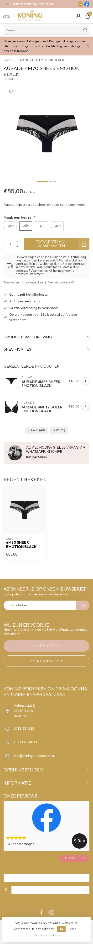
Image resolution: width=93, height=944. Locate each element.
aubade (36, 430)
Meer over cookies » (47, 935)
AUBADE (10, 79)
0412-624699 (36, 457)
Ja (61, 929)
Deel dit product (59, 282)
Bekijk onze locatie (47, 661)
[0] (87, 16)
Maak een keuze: (19, 217)
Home (8, 60)
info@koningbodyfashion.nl (34, 756)
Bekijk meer (70, 858)
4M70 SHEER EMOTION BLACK (42, 60)
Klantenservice (46, 646)
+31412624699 (25, 742)
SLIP (59, 430)
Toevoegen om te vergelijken (23, 282)
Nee (73, 929)
